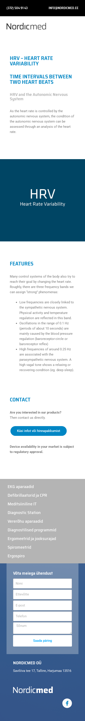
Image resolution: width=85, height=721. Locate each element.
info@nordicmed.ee (63, 8)
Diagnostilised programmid (32, 529)
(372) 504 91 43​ (17, 8)
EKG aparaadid (21, 486)
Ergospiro (16, 555)
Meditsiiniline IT (22, 503)
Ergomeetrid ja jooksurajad (32, 538)
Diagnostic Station (24, 512)
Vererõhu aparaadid (25, 521)
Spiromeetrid (19, 547)
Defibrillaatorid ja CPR (27, 495)
